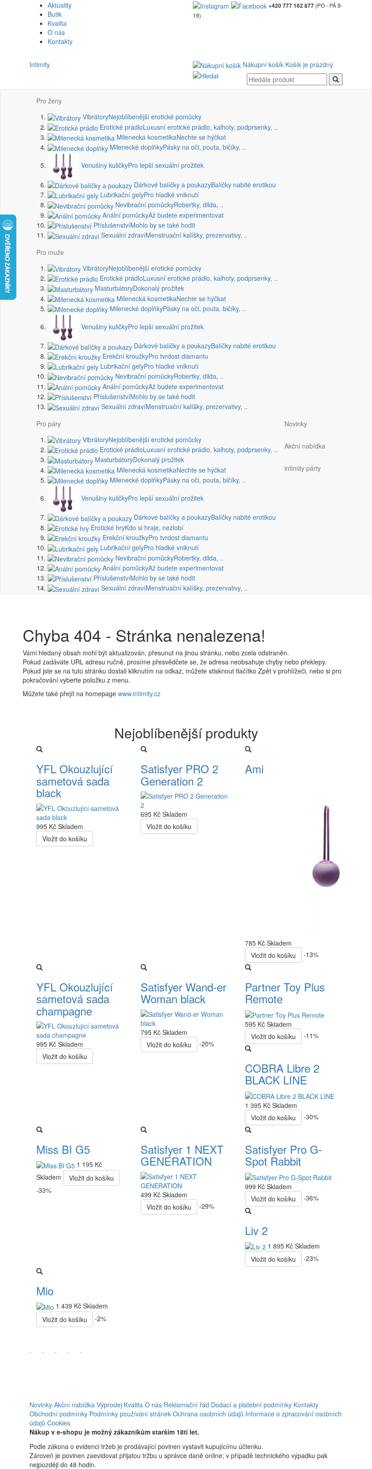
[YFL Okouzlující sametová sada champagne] (81, 1029)
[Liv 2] (256, 1245)
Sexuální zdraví (173, 234)
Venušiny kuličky (141, 165)
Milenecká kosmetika (170, 137)
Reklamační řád (186, 1404)
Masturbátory (138, 288)
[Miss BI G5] (56, 1164)
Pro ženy (49, 100)
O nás (56, 32)
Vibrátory (141, 116)
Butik (55, 14)
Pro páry (48, 423)
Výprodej (109, 1404)
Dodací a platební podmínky (251, 1404)
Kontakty (60, 41)
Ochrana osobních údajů (208, 1413)
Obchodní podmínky (58, 1413)
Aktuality (60, 5)
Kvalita (57, 23)
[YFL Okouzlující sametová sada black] (81, 811)
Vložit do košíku (64, 838)
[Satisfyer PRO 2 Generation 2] (186, 799)
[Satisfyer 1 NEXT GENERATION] (186, 1179)
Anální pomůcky (162, 215)
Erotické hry (136, 527)
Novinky (295, 423)
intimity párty (302, 468)
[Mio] (46, 1305)
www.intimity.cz (139, 693)
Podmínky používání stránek (130, 1413)
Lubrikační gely (148, 194)
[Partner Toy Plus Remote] (284, 1014)
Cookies (58, 1422)
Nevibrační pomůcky (168, 204)
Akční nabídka (304, 445)
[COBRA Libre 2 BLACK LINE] (289, 1095)
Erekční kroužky (154, 356)
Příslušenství (143, 224)
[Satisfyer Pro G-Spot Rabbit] (288, 1176)
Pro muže (50, 252)
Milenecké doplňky (177, 146)
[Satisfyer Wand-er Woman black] (186, 1017)
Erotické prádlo (188, 127)
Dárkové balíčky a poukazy (204, 184)
